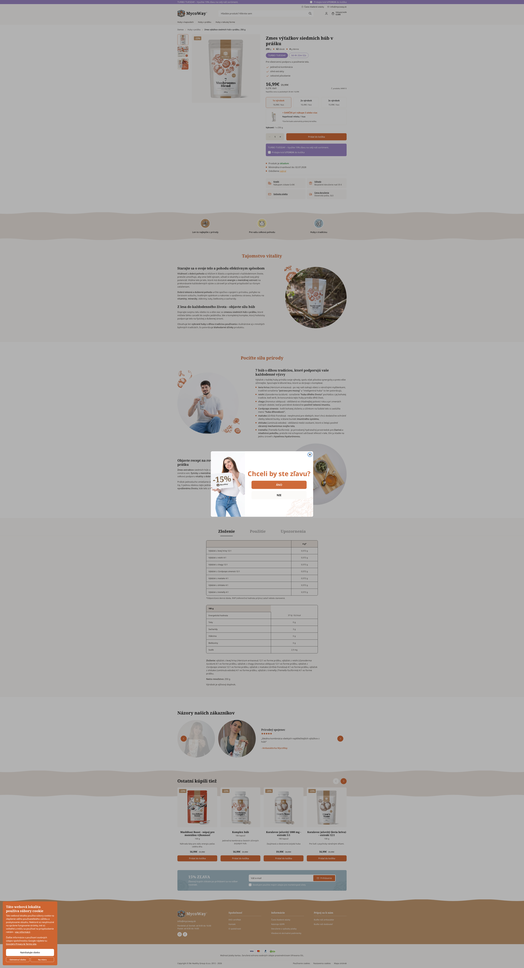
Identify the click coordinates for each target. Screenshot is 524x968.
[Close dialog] (310, 454)
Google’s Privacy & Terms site (21, 943)
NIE (279, 495)
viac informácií (22, 931)
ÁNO (279, 485)
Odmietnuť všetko (18, 959)
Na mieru (42, 959)
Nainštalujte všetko (30, 952)
